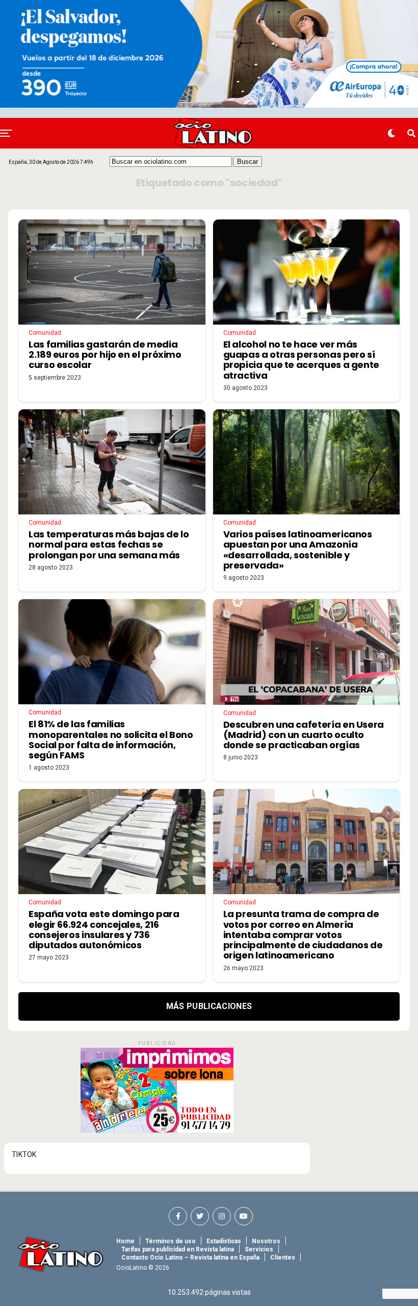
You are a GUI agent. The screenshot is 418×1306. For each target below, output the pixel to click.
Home (125, 1241)
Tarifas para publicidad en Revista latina (177, 1249)
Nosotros (266, 1241)
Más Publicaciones (209, 1006)
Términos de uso (170, 1241)
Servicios (259, 1249)
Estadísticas (223, 1241)
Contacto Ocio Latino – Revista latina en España (190, 1257)
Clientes (282, 1257)
